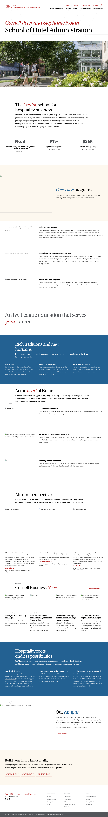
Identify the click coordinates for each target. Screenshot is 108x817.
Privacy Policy (40, 815)
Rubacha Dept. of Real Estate (69, 805)
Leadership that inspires (81, 364)
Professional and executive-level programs (55, 253)
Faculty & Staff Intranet (92, 802)
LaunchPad (89, 805)
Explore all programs (43, 774)
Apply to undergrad (11, 774)
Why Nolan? (9, 364)
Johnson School (68, 802)
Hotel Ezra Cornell (10, 679)
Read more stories (94, 588)
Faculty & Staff (84, 5)
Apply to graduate (27, 774)
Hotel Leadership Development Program (21, 676)
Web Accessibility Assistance (54, 815)
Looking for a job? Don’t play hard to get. (15, 616)
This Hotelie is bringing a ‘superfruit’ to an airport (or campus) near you (66, 617)
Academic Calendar (91, 796)
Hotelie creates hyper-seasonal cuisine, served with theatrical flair (41, 617)
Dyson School (67, 796)
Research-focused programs (49, 279)
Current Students (51, 799)
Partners (95, 5)
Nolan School (67, 799)
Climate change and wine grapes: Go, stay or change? (91, 616)
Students (75, 5)
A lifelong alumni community (50, 460)
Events (88, 799)
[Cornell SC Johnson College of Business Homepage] (24, 794)
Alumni (68, 5)
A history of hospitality (47, 364)
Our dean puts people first (49, 408)
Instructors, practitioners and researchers (54, 434)
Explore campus (61, 733)
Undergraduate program (48, 227)
